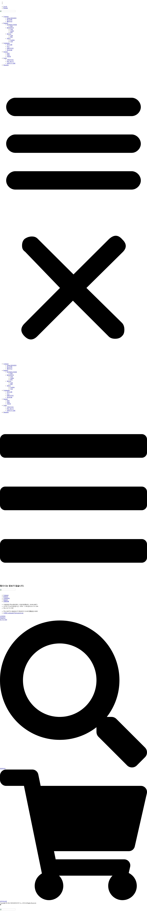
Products (5, 23)
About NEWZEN (11, 18)
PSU (11, 26)
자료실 (9, 56)
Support (5, 51)
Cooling (12, 40)
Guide (5, 58)
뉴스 (8, 46)
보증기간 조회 (11, 63)
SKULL (9, 34)
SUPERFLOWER (12, 24)
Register (5, 3)
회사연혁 (9, 19)
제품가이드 (10, 48)
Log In (5, 2)
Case (11, 29)
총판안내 (9, 21)
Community (6, 43)
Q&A (8, 55)
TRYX (9, 38)
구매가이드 (10, 59)
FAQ (8, 53)
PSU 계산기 (10, 61)
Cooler (12, 31)
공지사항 (9, 44)
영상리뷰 (9, 50)
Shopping (6, 65)
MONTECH (10, 27)
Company (6, 16)
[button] (73, 214)
